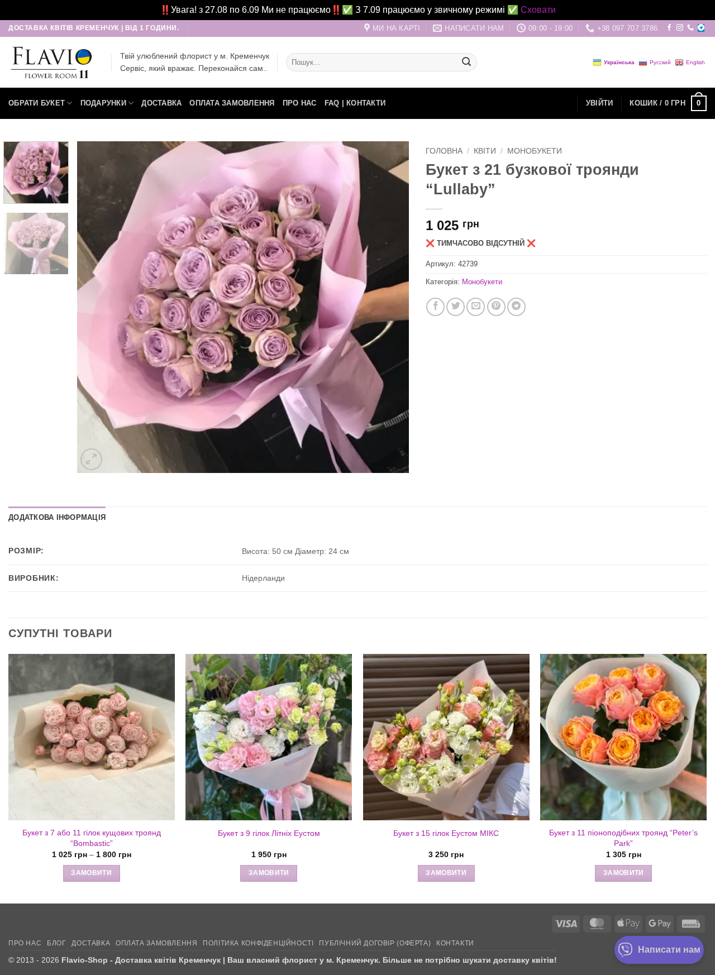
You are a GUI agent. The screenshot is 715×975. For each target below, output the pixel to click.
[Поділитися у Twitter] (455, 307)
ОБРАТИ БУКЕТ (36, 103)
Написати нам (669, 949)
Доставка (161, 103)
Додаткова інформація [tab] (57, 517)
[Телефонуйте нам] (690, 28)
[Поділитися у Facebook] (435, 307)
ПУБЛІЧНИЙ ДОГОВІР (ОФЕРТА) (375, 943)
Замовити (91, 872)
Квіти (485, 151)
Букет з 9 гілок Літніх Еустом (269, 833)
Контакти (455, 943)
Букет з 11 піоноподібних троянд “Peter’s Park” (623, 838)
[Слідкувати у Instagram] (679, 28)
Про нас (300, 103)
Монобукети (534, 151)
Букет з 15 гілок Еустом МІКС (446, 833)
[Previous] (98, 307)
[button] (599, 103)
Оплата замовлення (231, 103)
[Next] (388, 307)
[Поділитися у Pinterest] (496, 307)
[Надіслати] (466, 62)
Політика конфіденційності (258, 943)
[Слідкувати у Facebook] (669, 28)
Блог (56, 943)
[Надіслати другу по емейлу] (475, 307)
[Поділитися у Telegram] (516, 307)
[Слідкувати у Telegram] (701, 28)
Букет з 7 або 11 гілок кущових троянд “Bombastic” (91, 838)
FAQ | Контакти (355, 103)
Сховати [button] (538, 10)
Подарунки (103, 103)
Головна (444, 151)
